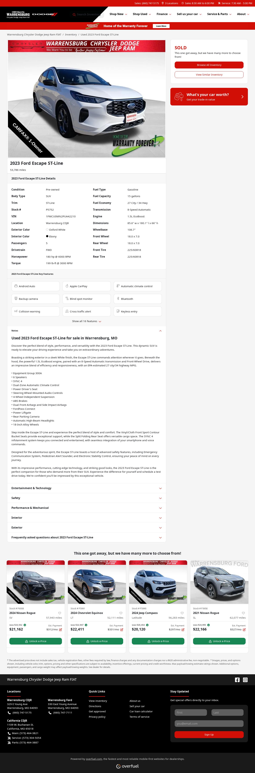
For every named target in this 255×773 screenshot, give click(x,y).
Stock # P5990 (139, 608)
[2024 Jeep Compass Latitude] (158, 582)
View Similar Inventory (209, 74)
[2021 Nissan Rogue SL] (219, 582)
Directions (95, 706)
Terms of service (140, 716)
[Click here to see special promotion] (127, 25)
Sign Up (209, 734)
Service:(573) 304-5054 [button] (26, 737)
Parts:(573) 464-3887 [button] (25, 742)
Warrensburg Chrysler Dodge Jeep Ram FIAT (34, 34)
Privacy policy (97, 716)
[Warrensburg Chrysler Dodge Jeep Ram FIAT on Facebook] (236, 679)
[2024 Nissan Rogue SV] (36, 582)
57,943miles (54, 617)
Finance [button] (162, 14)
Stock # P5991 (78, 608)
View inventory (98, 700)
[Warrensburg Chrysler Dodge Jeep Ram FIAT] (33, 14)
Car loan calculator (141, 711)
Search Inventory (89, 14)
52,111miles (115, 617)
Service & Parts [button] (217, 14)
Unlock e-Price (37, 641)
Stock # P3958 (200, 608)
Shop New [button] (117, 14)
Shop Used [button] (140, 14)
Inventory (71, 34)
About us (135, 700)
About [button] (241, 14)
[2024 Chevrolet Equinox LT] (97, 582)
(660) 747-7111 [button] (62, 712)
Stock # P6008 (16, 608)
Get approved (97, 711)
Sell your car (137, 706)
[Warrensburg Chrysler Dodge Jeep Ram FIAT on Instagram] (244, 679)
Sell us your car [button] (187, 14)
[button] (170, 3)
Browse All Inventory (209, 65)
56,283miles (176, 617)
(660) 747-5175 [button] (22, 712)
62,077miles (238, 617)
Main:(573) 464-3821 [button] (25, 733)
